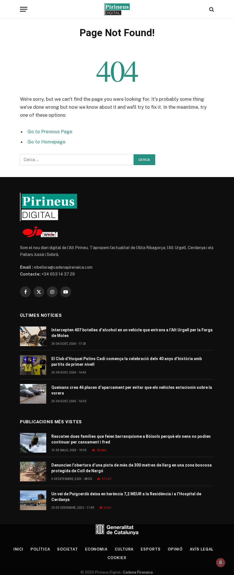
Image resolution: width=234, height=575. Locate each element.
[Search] (211, 9)
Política (40, 549)
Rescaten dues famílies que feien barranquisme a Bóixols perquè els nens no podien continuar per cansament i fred (131, 439)
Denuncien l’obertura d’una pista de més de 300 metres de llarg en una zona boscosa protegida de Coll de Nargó (131, 468)
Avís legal (201, 549)
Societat (67, 549)
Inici (18, 549)
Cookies (117, 558)
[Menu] (23, 9)
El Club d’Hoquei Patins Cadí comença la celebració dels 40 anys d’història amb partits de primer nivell (126, 361)
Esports (150, 549)
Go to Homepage (46, 142)
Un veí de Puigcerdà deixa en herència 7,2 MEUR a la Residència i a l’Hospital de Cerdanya (126, 497)
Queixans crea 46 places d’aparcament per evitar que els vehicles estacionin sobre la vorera (131, 390)
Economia (96, 549)
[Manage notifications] (220, 562)
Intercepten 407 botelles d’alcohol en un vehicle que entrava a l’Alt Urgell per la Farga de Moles (132, 333)
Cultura (124, 549)
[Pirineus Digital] (117, 9)
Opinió (175, 549)
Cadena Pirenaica (137, 572)
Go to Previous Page (49, 131)
